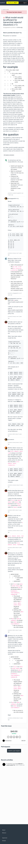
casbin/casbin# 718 (10, 765)
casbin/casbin (5, 9)
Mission (4, 832)
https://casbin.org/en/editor (15, 310)
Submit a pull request (14, 750)
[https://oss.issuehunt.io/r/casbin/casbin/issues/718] (20, 737)
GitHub (19, 27)
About (3, 830)
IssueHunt (13, 167)
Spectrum (4, 838)
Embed (4, 840)
